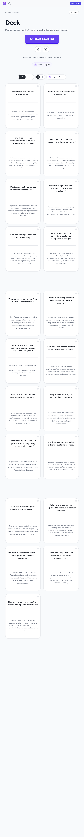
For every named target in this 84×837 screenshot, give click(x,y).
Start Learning (44, 38)
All (22, 77)
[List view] (42, 77)
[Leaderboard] (46, 49)
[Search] (9, 3)
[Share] (38, 49)
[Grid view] (38, 77)
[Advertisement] (42, 281)
